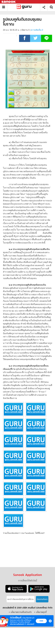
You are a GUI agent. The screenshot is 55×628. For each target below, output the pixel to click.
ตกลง (41, 621)
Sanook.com (8, 2)
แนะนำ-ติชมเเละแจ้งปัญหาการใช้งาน (20, 599)
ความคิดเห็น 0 (37, 30)
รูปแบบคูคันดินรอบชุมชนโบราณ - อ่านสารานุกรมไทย (25, 7)
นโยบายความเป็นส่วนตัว (17, 624)
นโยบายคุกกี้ (30, 624)
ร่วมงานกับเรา (42, 599)
